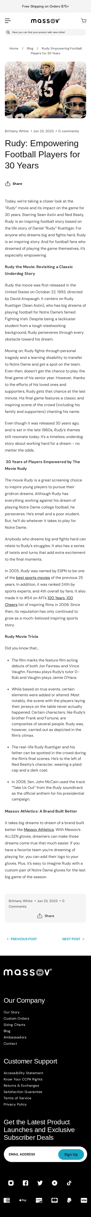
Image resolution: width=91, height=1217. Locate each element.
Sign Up (71, 1154)
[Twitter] (40, 1183)
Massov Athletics (39, 829)
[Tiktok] (69, 1183)
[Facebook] (25, 1183)
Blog (30, 48)
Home (13, 48)
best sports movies (33, 577)
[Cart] (83, 20)
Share (17, 183)
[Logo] (45, 20)
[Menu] (8, 21)
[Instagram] (11, 1183)
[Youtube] (54, 1183)
